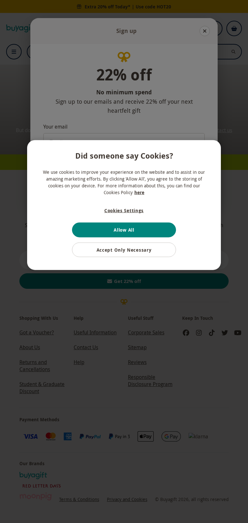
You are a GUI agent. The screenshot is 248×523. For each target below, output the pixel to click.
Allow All (124, 230)
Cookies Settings (124, 210)
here (139, 192)
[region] (124, 205)
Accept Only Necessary (124, 250)
